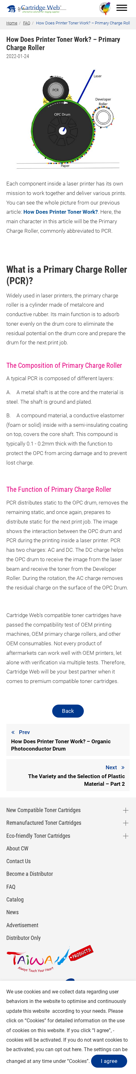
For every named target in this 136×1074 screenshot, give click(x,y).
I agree (109, 1061)
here (76, 1049)
